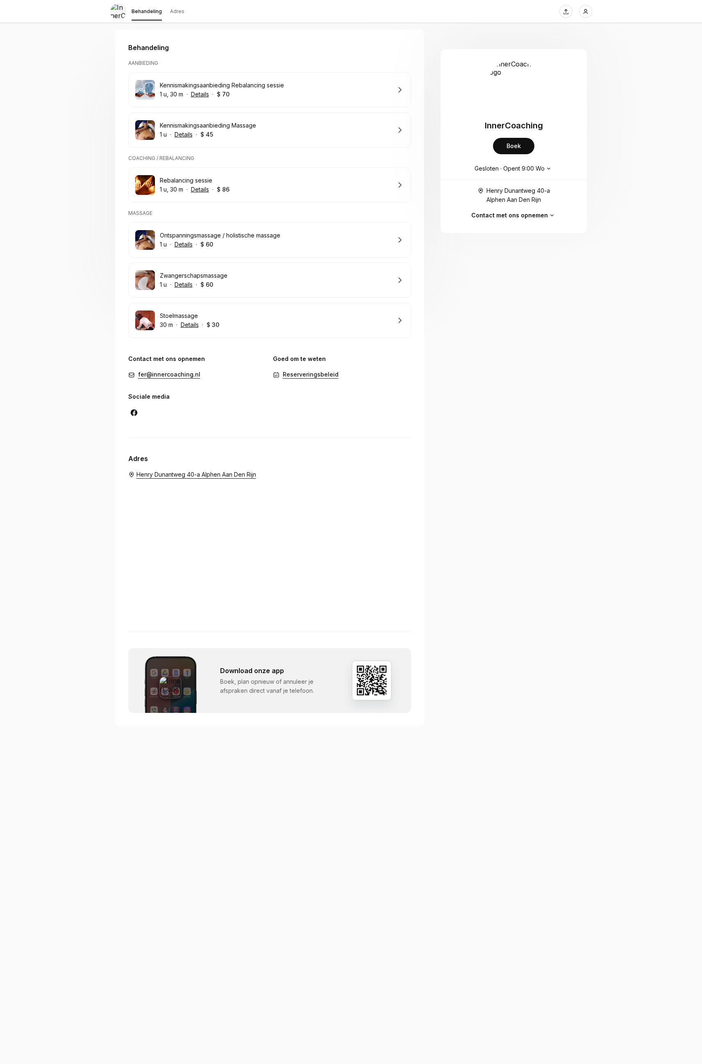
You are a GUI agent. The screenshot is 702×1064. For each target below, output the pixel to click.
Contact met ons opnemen (509, 215)
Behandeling (147, 11)
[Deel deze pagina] (566, 11)
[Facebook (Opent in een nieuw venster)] (134, 412)
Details (200, 94)
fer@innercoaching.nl (169, 374)
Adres (177, 11)
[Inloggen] (585, 11)
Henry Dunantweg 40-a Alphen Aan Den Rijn (518, 195)
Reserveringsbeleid (311, 374)
